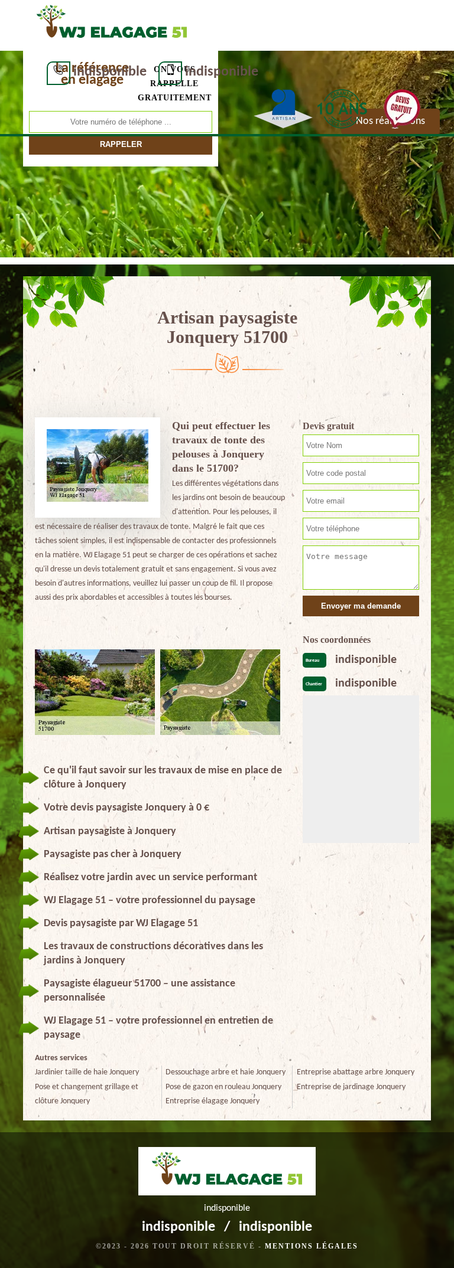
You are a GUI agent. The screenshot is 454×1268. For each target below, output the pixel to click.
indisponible (110, 72)
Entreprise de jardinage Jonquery (351, 1087)
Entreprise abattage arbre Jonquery (355, 1072)
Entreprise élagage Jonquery (213, 1101)
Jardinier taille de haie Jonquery (87, 1072)
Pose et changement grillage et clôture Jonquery (86, 1094)
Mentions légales (311, 1246)
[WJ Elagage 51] (111, 24)
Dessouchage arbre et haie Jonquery (226, 1072)
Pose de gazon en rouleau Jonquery (223, 1087)
